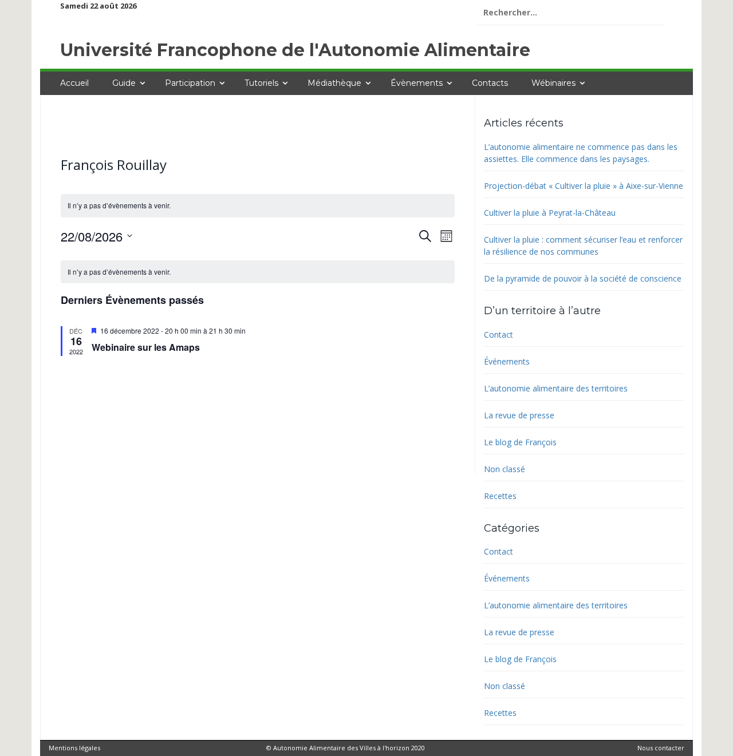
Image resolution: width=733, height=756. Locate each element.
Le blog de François (520, 442)
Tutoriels (261, 83)
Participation (190, 83)
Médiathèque (334, 83)
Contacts (490, 83)
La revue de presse (519, 415)
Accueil (74, 83)
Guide (124, 83)
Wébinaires (553, 83)
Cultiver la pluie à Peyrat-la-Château (550, 212)
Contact (498, 334)
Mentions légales (74, 747)
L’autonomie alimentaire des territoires (556, 388)
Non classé (504, 469)
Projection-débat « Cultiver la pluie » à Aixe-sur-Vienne (583, 185)
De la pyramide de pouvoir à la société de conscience (582, 278)
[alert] (258, 272)
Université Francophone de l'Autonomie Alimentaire (295, 50)
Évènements (417, 83)
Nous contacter (660, 747)
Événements (507, 361)
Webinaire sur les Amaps (146, 347)
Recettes (500, 495)
